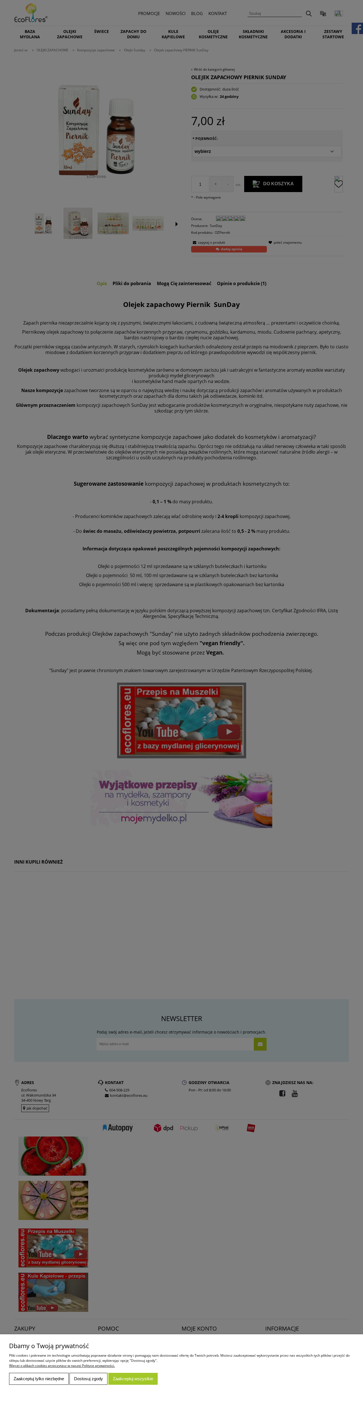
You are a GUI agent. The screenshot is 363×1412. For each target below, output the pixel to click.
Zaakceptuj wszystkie (133, 1378)
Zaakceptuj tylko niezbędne (39, 1378)
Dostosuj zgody (88, 1378)
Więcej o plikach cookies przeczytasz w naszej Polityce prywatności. (62, 1365)
